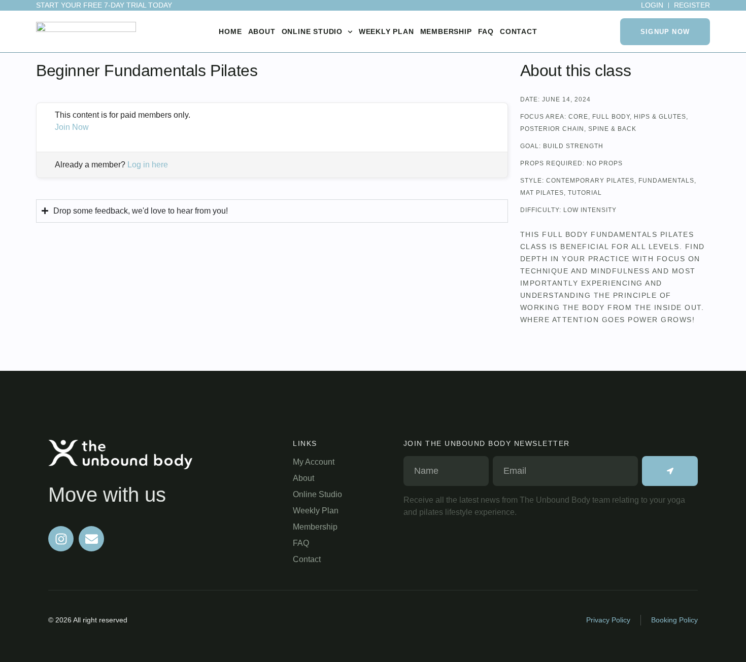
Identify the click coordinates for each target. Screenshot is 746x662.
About (262, 31)
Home (230, 31)
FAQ (486, 31)
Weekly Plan (386, 31)
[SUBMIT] (670, 471)
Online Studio (312, 31)
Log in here (147, 164)
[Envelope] (91, 538)
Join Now (72, 127)
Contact (518, 31)
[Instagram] (61, 538)
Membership (446, 31)
